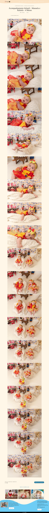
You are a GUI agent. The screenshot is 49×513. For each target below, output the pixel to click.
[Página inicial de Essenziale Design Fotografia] (10, 1)
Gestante (25, 1)
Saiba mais (11, 508)
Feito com (25, 512)
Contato (39, 509)
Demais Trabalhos (30, 1)
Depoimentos (35, 1)
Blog (38, 1)
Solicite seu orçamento (39, 482)
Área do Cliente (42, 1)
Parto (19, 1)
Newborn (22, 1)
